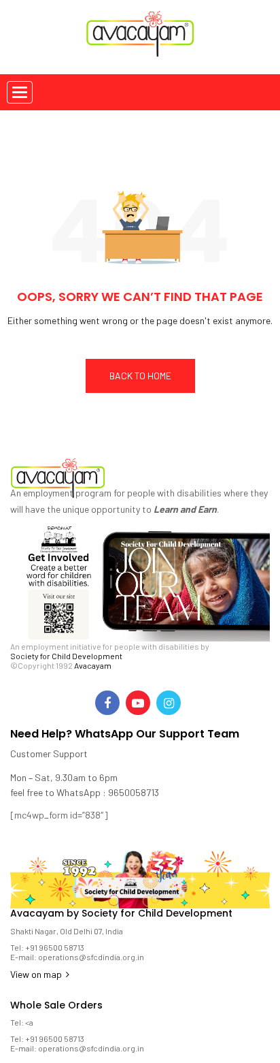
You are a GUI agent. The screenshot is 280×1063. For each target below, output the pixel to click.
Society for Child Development (66, 656)
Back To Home (140, 375)
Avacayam (92, 665)
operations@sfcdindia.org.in (91, 957)
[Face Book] (107, 703)
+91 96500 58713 (54, 947)
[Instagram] (168, 703)
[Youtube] (138, 703)
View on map (37, 974)
